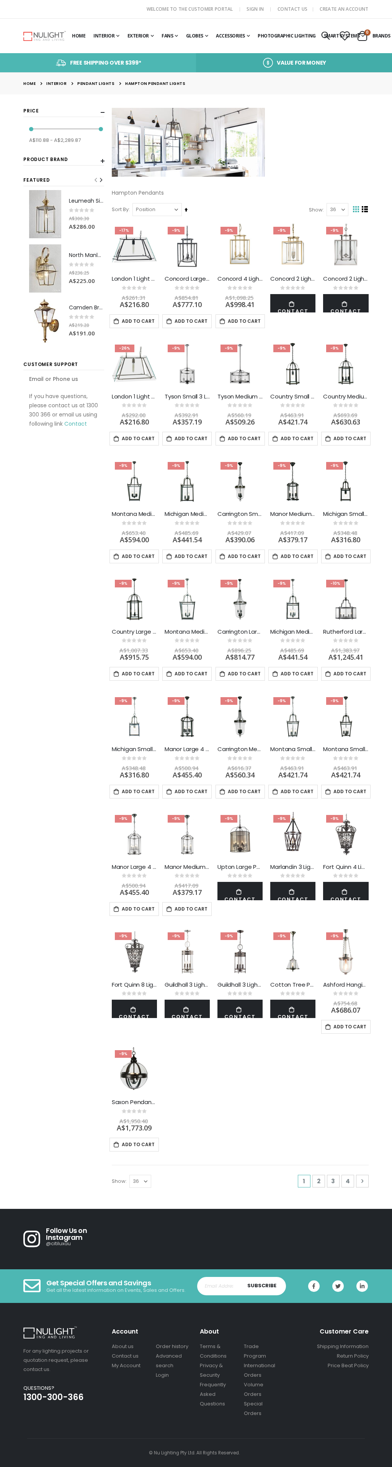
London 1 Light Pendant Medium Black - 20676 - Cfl (134, 279)
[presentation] (100, 180)
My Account (126, 1365)
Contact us (125, 1356)
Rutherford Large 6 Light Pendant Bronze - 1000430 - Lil (345, 632)
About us (123, 1346)
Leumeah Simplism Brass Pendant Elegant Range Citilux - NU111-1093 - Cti (86, 201)
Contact (75, 424)
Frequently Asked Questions (213, 1394)
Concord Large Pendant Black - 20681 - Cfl (187, 279)
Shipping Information (343, 1346)
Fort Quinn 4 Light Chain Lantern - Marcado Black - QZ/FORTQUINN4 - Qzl (345, 867)
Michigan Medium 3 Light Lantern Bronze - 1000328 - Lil (187, 514)
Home (29, 83)
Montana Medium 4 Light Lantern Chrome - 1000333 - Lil (187, 632)
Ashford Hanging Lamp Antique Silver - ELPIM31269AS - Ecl (345, 985)
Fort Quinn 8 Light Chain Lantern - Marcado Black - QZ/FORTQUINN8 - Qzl (134, 985)
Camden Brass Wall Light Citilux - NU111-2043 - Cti (86, 307)
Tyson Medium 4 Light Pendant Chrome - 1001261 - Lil (240, 396)
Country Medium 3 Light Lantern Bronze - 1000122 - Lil (345, 396)
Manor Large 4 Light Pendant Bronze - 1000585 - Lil (187, 749)
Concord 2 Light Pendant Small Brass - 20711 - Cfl (292, 279)
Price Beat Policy (348, 1365)
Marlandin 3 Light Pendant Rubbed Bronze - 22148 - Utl (292, 867)
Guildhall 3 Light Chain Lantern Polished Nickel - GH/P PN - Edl (187, 985)
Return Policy (353, 1356)
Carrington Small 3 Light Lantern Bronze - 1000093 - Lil (240, 514)
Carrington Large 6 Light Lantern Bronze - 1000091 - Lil (240, 632)
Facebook (314, 1286)
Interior (56, 84)
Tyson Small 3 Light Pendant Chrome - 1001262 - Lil (187, 396)
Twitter (338, 1286)
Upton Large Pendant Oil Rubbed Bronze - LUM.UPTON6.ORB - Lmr (240, 867)
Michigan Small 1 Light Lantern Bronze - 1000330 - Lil (345, 514)
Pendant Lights (95, 84)
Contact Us (292, 9)
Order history (172, 1346)
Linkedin (362, 1286)
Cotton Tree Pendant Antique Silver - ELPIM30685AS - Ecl (292, 985)
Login (162, 1375)
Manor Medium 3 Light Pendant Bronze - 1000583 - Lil (292, 514)
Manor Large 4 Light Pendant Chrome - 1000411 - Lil (134, 867)
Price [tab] (31, 111)
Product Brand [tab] (45, 159)
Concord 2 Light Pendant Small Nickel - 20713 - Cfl (345, 279)
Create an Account (344, 9)
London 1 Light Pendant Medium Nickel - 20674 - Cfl (134, 396)
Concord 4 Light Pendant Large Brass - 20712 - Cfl (240, 279)
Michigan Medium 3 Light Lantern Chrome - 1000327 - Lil (292, 632)
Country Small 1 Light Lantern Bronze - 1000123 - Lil (292, 396)
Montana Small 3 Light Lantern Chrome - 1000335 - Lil (292, 749)
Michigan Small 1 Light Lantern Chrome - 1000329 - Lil (134, 749)
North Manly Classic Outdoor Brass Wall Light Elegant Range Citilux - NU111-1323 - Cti (86, 255)
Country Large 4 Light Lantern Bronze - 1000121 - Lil (134, 632)
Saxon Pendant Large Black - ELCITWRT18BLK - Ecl (134, 1102)
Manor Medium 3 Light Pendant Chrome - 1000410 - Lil (187, 867)
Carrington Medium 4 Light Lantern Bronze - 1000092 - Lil (240, 749)
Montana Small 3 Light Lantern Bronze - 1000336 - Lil (345, 749)
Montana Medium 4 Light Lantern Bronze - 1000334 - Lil (134, 514)
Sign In (255, 9)
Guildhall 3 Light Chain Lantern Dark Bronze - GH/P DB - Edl (240, 985)
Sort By (120, 209)
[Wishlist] (344, 36)
